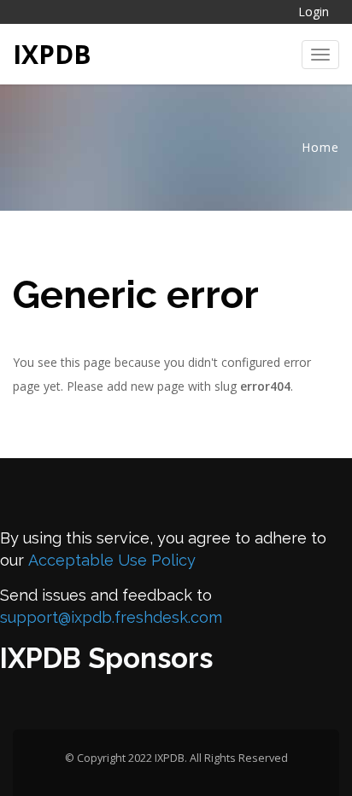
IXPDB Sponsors (106, 658)
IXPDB (52, 54)
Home (320, 147)
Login (313, 11)
